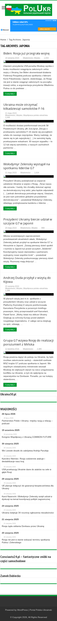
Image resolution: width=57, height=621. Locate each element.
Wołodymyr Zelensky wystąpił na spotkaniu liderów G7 (26, 166)
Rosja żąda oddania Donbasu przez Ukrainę (23, 526)
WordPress (22, 610)
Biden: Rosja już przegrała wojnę (26, 53)
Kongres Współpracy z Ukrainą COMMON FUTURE (26, 437)
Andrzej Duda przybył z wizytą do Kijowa (27, 280)
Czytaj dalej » (10, 94)
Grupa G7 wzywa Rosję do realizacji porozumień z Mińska (28, 342)
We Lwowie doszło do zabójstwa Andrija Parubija (25, 450)
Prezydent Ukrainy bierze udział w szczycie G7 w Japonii (27, 221)
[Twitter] (31, 613)
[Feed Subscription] (56, 46)
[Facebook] (28, 613)
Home (3, 39)
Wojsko (37, 58)
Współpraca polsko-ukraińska (35, 115)
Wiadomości (28, 58)
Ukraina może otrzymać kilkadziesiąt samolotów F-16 (23, 107)
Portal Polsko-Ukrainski (41, 610)
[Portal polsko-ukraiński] (28, 10)
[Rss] (25, 613)
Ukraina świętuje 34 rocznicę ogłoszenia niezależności (28, 512)
